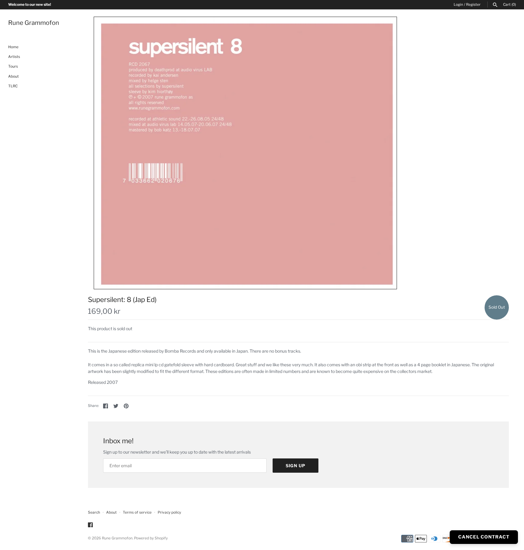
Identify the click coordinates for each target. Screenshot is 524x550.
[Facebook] (90, 525)
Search (94, 512)
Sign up (295, 465)
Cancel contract (483, 537)
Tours (13, 67)
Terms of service (137, 512)
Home (13, 47)
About (13, 76)
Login (458, 4)
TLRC (13, 86)
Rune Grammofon (117, 538)
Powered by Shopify (151, 538)
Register (473, 4)
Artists (14, 57)
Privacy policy (169, 512)
